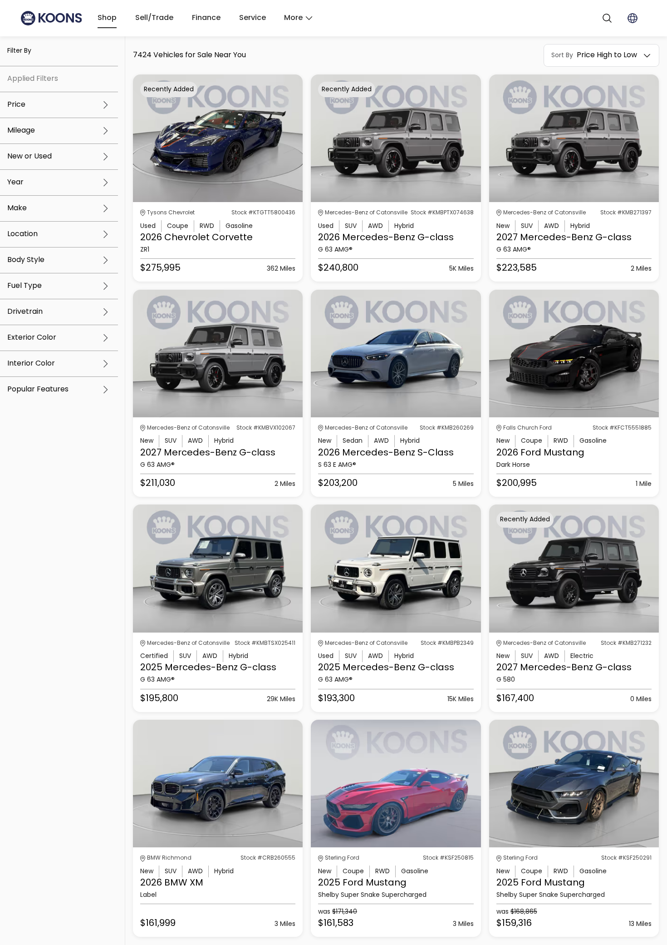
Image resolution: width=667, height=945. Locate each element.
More (293, 18)
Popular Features (38, 389)
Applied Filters (32, 79)
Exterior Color (31, 337)
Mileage (21, 130)
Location (22, 234)
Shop (107, 18)
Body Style (25, 260)
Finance (206, 18)
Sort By (562, 55)
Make (17, 208)
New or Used (29, 156)
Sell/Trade (154, 18)
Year (15, 182)
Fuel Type (24, 286)
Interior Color (31, 363)
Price (16, 104)
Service (252, 18)
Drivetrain (25, 312)
